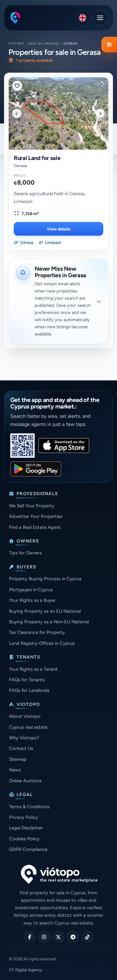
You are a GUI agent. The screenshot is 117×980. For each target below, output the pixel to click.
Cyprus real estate (28, 727)
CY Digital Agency (25, 970)
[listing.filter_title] (109, 44)
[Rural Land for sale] (58, 113)
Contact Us (21, 748)
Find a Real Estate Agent (35, 527)
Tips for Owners (25, 553)
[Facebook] (29, 937)
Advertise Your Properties (35, 516)
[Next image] (100, 113)
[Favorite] (17, 86)
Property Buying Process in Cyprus (45, 579)
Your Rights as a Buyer (32, 600)
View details (58, 228)
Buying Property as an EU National (45, 611)
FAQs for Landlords (29, 690)
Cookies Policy (24, 839)
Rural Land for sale (37, 158)
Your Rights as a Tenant (33, 669)
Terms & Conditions (29, 806)
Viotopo (16, 43)
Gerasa (20, 165)
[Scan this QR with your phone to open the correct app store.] (22, 445)
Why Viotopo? (24, 738)
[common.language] (82, 17)
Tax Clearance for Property (37, 632)
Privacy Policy (23, 817)
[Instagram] (44, 937)
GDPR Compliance (28, 849)
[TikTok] (87, 937)
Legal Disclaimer (26, 828)
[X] (58, 937)
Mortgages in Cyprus (31, 589)
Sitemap (18, 759)
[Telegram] (73, 937)
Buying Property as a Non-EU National (49, 622)
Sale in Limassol (44, 43)
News (15, 770)
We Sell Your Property (31, 506)
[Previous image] (17, 113)
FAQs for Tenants (27, 680)
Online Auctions (25, 781)
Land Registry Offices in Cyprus (42, 643)
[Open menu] (100, 17)
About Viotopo (25, 716)
